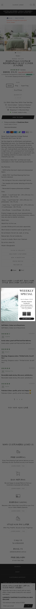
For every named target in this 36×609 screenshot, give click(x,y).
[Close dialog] (34, 289)
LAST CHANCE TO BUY (26, 318)
